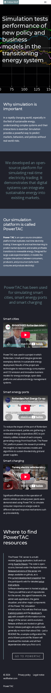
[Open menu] (45, 2)
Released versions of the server (22, 570)
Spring (19, 560)
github (44, 588)
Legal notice (38, 674)
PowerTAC (8, 686)
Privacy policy (24, 674)
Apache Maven (21, 563)
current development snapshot (26, 577)
